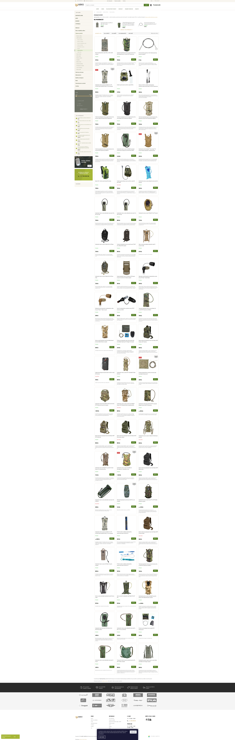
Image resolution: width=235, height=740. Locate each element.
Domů (92, 718)
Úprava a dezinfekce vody (81, 43)
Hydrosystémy (80, 50)
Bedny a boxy (78, 61)
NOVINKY (78, 21)
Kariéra (124, 0)
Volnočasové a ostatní (81, 83)
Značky (77, 86)
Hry (91, 728)
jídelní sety (153, 17)
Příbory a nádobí (80, 41)
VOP (110, 724)
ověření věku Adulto (83, 739)
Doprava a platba (117, 0)
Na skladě (82, 100)
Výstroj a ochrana (79, 72)
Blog (110, 728)
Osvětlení (78, 59)
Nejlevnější (106, 33)
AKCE (77, 18)
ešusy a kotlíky (148, 17)
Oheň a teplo (78, 55)
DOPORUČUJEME (79, 15)
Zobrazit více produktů (125, 29)
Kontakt (92, 726)
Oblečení (77, 27)
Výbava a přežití (79, 33)
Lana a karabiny (79, 67)
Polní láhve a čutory (80, 46)
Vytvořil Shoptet (155, 736)
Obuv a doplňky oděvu (80, 30)
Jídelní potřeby (79, 37)
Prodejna (92, 724)
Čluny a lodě (78, 69)
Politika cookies (111, 723)
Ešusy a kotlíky (80, 39)
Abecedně (131, 33)
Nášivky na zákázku (94, 720)
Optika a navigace (79, 77)
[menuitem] (97, 9)
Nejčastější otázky (94, 723)
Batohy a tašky (79, 35)
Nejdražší (114, 33)
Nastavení (101, 737)
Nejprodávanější (122, 33)
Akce (81, 103)
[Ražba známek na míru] (84, 162)
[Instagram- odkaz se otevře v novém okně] (148, 719)
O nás (92, 721)
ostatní (156, 17)
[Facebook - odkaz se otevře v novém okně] (146, 719)
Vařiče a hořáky (80, 45)
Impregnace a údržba (80, 65)
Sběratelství (78, 75)
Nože (77, 80)
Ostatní (78, 48)
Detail (111, 59)
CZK (151, 0)
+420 (132, 720)
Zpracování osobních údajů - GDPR (115, 721)
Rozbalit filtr (83, 109)
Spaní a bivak (78, 54)
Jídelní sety (79, 52)
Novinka (81, 105)
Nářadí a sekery (79, 57)
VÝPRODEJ (78, 23)
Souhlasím (133, 732)
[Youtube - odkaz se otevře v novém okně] (150, 719)
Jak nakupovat (109, 0)
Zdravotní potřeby (79, 63)
